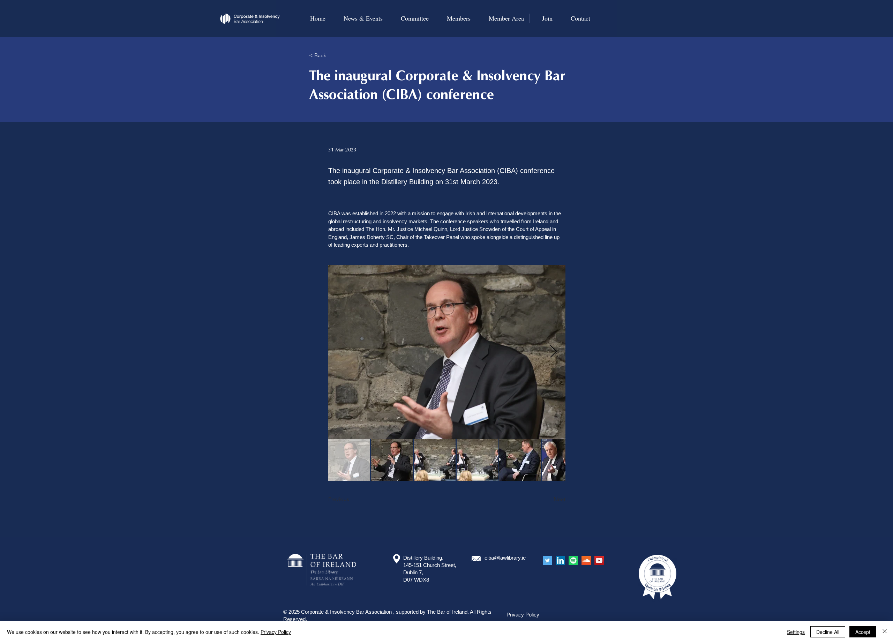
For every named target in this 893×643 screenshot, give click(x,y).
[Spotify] (573, 560)
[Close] (884, 631)
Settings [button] (796, 631)
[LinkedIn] (560, 560)
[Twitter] (547, 560)
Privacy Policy (276, 631)
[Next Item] (553, 352)
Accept (862, 631)
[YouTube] (599, 560)
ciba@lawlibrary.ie (505, 558)
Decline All (827, 631)
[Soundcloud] (586, 560)
